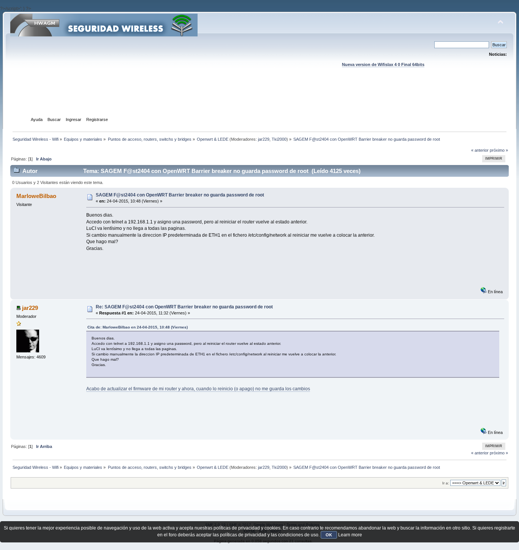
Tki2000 (279, 139)
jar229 (263, 139)
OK (329, 535)
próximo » (499, 150)
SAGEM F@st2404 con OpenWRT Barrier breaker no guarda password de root (180, 195)
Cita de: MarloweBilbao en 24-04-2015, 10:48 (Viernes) (137, 327)
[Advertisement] (259, 99)
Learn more (350, 534)
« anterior (480, 150)
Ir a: (445, 483)
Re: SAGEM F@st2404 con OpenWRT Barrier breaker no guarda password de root (184, 307)
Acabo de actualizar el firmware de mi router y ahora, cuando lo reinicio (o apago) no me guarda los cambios (198, 388)
